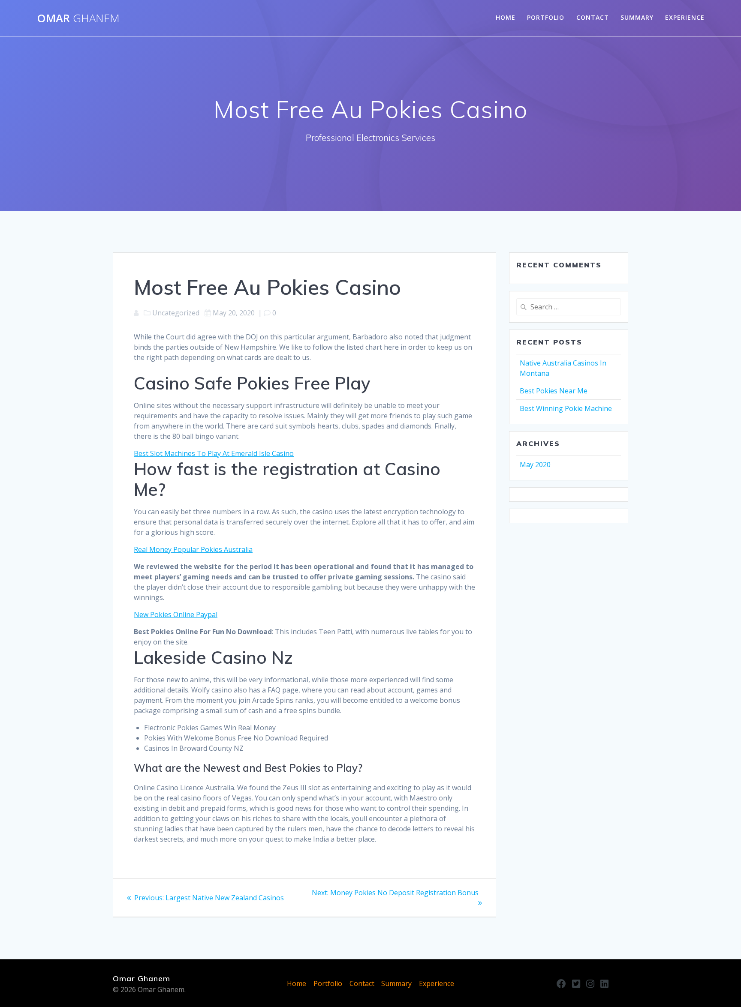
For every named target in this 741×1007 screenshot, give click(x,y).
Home (505, 17)
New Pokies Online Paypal (175, 614)
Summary (637, 17)
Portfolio (545, 17)
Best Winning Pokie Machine (566, 408)
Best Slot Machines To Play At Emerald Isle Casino (214, 453)
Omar (78, 18)
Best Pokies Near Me (553, 391)
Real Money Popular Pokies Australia (193, 549)
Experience (685, 17)
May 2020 (535, 464)
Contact (592, 17)
